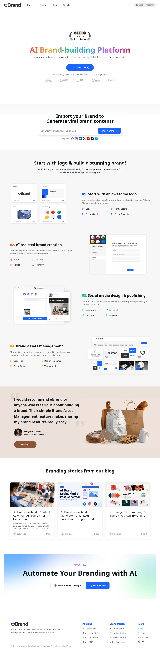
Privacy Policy (55, 652)
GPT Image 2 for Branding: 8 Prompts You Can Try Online (127, 519)
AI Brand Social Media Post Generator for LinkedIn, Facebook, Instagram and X (78, 521)
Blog (55, 5)
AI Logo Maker (89, 634)
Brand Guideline (90, 643)
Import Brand (108, 130)
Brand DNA (87, 647)
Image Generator (118, 643)
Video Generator (118, 647)
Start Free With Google (69, 591)
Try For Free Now (98, 591)
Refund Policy (66, 652)
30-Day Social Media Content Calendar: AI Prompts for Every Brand (31, 521)
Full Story (24, 450)
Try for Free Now (78, 67)
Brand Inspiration (118, 638)
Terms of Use (45, 652)
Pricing (43, 5)
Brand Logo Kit (89, 638)
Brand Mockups (117, 634)
